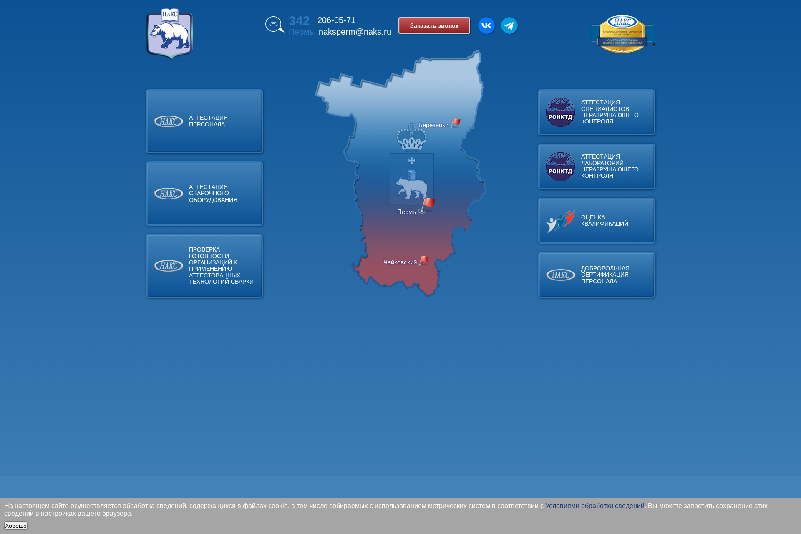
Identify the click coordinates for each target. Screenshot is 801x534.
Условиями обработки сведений (595, 505)
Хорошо (16, 525)
